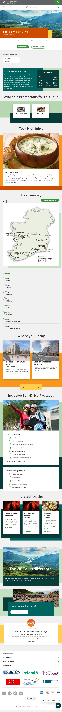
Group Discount (21, 113)
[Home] (31, 7)
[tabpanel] (21, 111)
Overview (17, 40)
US (31, 698)
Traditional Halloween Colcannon (48, 516)
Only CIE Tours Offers (31, 629)
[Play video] (31, 561)
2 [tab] (29, 187)
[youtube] (10, 693)
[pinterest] (21, 693)
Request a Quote (38, 46)
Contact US (19, 612)
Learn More (31, 641)
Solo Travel (40, 113)
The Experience (42, 40)
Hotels (33, 40)
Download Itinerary (50, 200)
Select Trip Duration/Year (10, 54)
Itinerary (25, 40)
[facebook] (4, 693)
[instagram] (15, 693)
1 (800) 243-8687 (11, 2)
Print (4, 201)
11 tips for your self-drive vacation (29, 515)
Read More (9, 527)
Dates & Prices (22, 46)
